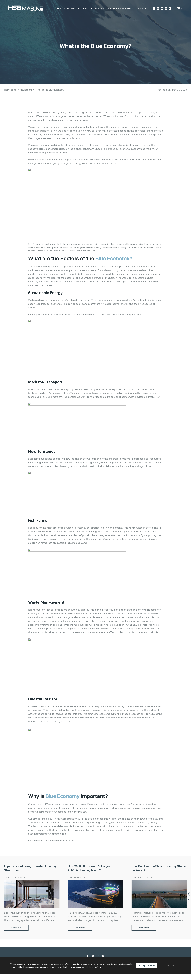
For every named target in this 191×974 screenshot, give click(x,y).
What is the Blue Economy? (50, 89)
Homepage (10, 89)
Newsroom (26, 89)
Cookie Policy (65, 967)
